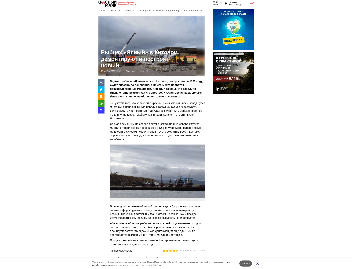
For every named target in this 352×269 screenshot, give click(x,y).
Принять (246, 263)
